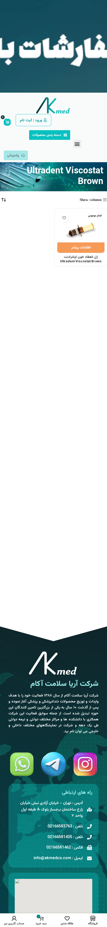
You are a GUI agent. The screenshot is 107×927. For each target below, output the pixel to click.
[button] (77, 144)
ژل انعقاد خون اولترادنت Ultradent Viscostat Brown (81, 259)
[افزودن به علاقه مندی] (64, 218)
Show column (91, 200)
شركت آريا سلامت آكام (64, 684)
